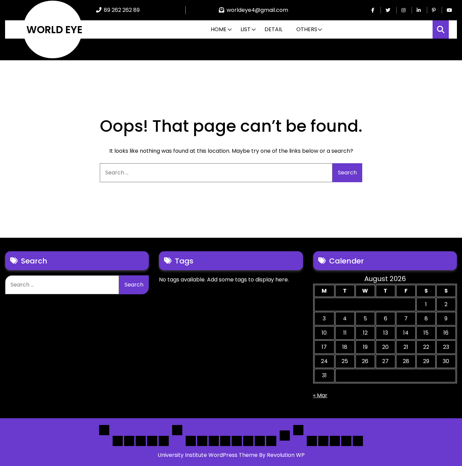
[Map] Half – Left (248, 441)
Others (306, 29)
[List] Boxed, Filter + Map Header (191, 441)
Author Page (312, 441)
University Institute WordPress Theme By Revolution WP (231, 455)
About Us (323, 441)
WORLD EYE (54, 29)
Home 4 (152, 441)
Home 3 (141, 441)
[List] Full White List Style (202, 441)
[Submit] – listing (358, 441)
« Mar (320, 395)
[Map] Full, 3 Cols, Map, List (237, 441)
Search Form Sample (335, 441)
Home (219, 29)
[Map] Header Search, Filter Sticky (260, 441)
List (245, 29)
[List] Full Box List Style (214, 441)
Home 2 (129, 441)
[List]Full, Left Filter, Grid (225, 441)
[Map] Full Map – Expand (271, 441)
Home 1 (118, 441)
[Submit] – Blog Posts (346, 441)
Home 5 (164, 441)
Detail (273, 29)
